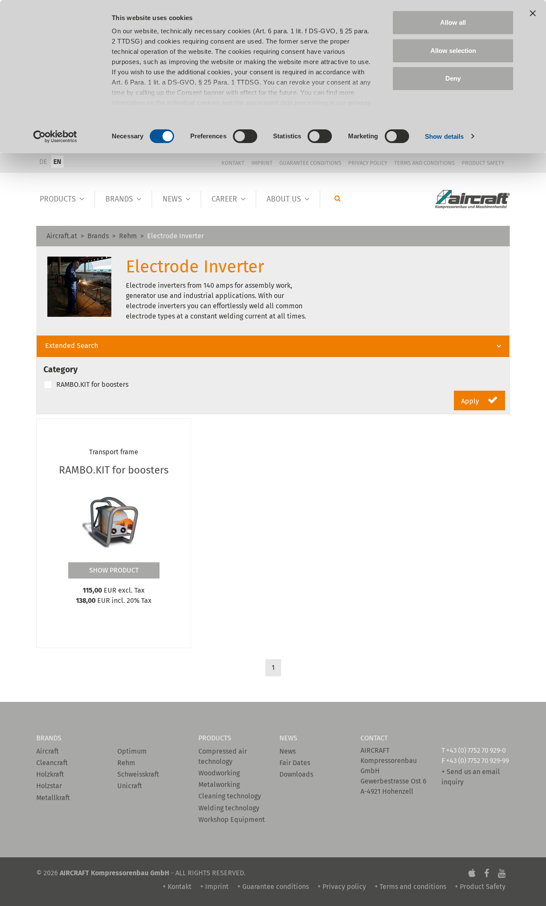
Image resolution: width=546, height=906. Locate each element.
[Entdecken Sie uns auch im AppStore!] (472, 873)
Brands (119, 199)
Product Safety (483, 163)
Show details (444, 136)
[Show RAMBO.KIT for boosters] (114, 521)
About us (284, 199)
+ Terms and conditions (410, 887)
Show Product (114, 570)
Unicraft (129, 786)
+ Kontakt (177, 887)
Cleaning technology (229, 796)
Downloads (296, 774)
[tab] (273, 346)
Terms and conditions (424, 163)
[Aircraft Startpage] (472, 199)
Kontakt (232, 163)
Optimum (132, 751)
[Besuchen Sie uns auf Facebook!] (487, 873)
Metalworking (219, 784)
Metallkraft (53, 798)
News (172, 199)
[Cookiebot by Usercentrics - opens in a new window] (55, 136)
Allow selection (453, 50)
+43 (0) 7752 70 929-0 (475, 750)
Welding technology (228, 808)
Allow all (453, 22)
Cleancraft (52, 763)
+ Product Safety (480, 887)
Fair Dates (294, 763)
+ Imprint (214, 887)
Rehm (128, 236)
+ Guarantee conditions (273, 887)
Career (224, 199)
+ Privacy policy (341, 887)
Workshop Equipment (231, 819)
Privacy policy (367, 163)
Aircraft (47, 751)
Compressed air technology (222, 756)
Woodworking (219, 773)
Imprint (262, 163)
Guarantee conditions (310, 163)
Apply (471, 401)
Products (58, 199)
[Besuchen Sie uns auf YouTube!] (502, 873)
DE (43, 162)
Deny (453, 78)
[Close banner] (533, 13)
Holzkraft (50, 774)
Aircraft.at (61, 236)
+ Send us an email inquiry (470, 777)
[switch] (245, 136)
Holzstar (49, 786)
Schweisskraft (138, 774)
